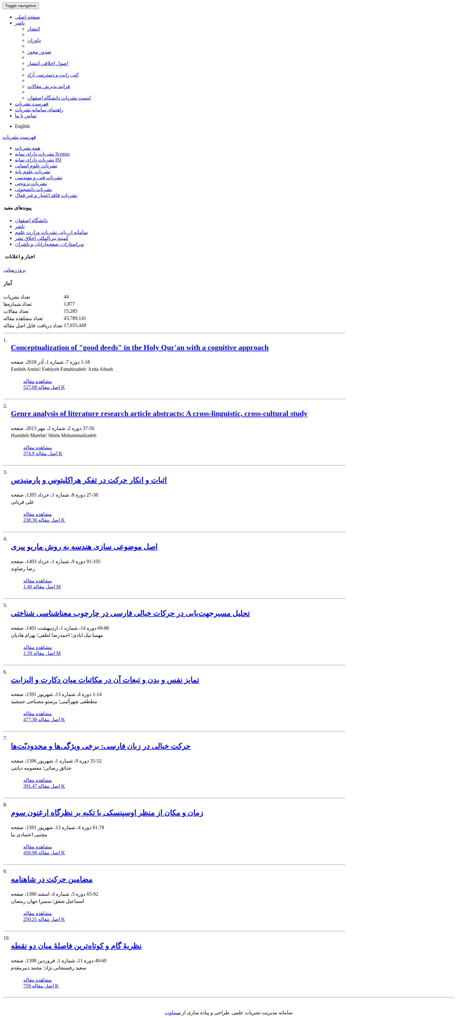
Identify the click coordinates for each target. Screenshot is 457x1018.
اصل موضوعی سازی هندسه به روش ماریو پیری (84, 547)
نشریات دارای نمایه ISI (38, 159)
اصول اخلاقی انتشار (47, 63)
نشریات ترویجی (31, 183)
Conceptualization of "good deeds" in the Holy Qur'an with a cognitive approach (140, 347)
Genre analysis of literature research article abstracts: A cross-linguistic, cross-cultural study (159, 413)
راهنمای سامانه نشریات (39, 109)
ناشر (20, 23)
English (22, 126)
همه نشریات (27, 148)
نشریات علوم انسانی (36, 165)
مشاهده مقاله (37, 381)
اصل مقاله (44, 387)
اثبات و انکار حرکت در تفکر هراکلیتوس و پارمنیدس (89, 480)
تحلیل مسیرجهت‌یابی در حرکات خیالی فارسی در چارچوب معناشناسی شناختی (130, 613)
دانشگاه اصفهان (31, 220)
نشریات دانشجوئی (33, 189)
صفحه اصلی (27, 17)
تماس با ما (25, 115)
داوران (34, 40)
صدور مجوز (39, 51)
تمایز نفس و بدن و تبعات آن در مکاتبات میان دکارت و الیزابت (105, 680)
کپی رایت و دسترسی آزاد (53, 74)
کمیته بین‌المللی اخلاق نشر (42, 238)
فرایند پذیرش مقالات (48, 86)
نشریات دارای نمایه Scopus (42, 153)
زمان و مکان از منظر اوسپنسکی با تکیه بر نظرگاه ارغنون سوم (107, 813)
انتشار (33, 28)
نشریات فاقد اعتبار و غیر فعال (46, 195)
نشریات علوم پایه (32, 171)
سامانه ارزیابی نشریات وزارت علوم (51, 232)
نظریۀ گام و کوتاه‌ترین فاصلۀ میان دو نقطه (76, 946)
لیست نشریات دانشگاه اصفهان (59, 97)
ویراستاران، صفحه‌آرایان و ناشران (49, 244)
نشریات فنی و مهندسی (38, 177)
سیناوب (173, 1012)
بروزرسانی (14, 270)
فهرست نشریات (31, 103)
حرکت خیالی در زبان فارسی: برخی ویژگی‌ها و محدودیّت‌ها (101, 746)
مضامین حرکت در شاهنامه (52, 879)
